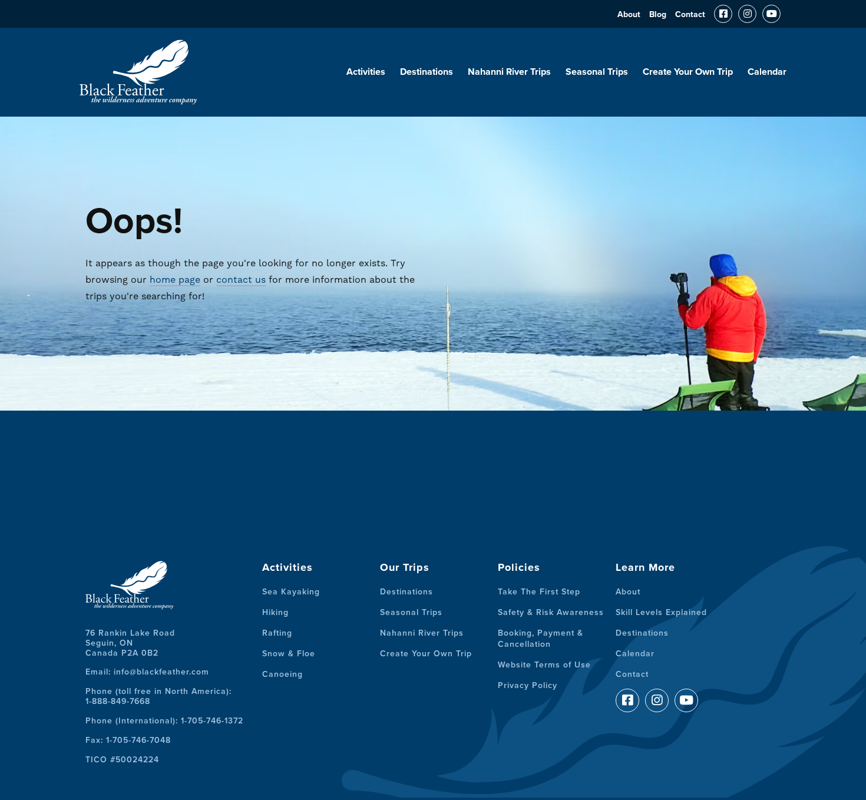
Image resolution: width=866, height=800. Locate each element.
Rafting (277, 633)
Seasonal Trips (597, 72)
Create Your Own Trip (688, 72)
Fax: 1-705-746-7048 (128, 740)
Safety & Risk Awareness (551, 612)
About (628, 14)
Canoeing (282, 674)
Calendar (767, 72)
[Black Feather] (138, 99)
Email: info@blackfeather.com (147, 672)
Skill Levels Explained (661, 612)
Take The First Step (539, 592)
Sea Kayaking (291, 592)
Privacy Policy (527, 685)
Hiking (275, 612)
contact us (241, 279)
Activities (365, 72)
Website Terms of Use (544, 665)
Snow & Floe (288, 654)
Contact (690, 14)
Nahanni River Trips (509, 72)
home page (175, 279)
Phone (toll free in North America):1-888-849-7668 (158, 696)
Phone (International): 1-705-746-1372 (164, 721)
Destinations (426, 72)
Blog (657, 14)
